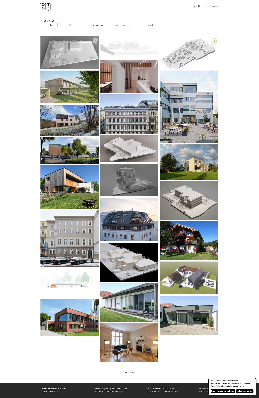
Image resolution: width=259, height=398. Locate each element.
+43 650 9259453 (171, 391)
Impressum (204, 389)
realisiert (70, 25)
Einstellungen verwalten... (222, 391)
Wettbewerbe (123, 25)
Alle (50, 25)
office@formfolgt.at (102, 391)
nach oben (129, 372)
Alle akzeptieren (245, 391)
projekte (197, 6)
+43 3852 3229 (117, 391)
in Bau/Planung (95, 25)
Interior (151, 25)
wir (206, 6)
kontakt (215, 6)
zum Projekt (70, 52)
